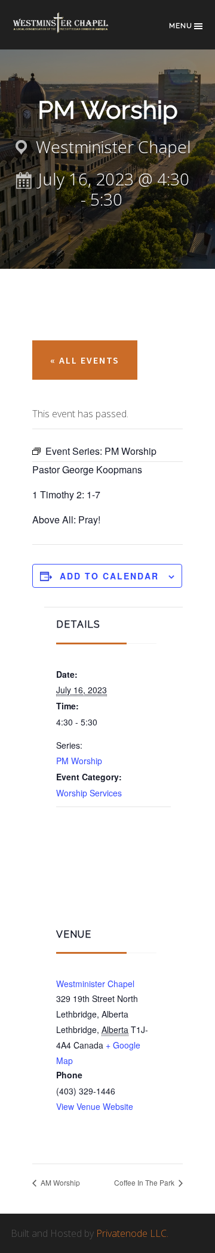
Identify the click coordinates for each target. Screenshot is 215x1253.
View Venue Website (94, 1106)
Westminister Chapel (95, 984)
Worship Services (89, 793)
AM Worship (59, 1182)
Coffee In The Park (145, 1182)
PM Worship (79, 761)
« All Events (84, 360)
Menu (180, 25)
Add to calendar (109, 576)
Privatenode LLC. (132, 1233)
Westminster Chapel (70, 30)
